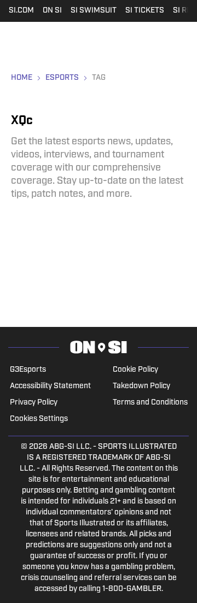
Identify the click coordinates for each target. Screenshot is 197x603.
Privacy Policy (33, 403)
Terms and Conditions (150, 403)
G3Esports (28, 370)
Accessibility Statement (50, 386)
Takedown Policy (141, 386)
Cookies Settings (39, 419)
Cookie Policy (135, 370)
